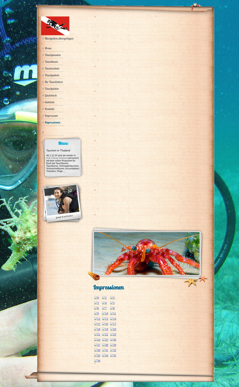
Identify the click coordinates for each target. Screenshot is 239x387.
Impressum (51, 115)
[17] (113, 324)
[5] (112, 303)
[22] (105, 334)
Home (48, 48)
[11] (113, 313)
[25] (105, 339)
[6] (96, 308)
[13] (105, 318)
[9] (96, 313)
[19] (105, 329)
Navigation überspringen (59, 38)
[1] (104, 297)
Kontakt (49, 109)
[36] (97, 360)
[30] (97, 350)
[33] (97, 355)
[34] (105, 355)
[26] (113, 339)
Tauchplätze (52, 88)
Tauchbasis (51, 62)
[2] (112, 297)
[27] (97, 345)
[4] (104, 303)
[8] (112, 308)
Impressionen (52, 122)
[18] (97, 329)
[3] (96, 303)
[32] (113, 350)
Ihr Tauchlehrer (54, 82)
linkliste (50, 102)
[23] (113, 334)
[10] (105, 313)
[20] (113, 329)
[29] (113, 345)
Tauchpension (53, 55)
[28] (105, 345)
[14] (113, 318)
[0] (96, 297)
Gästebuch (51, 95)
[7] (104, 308)
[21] (97, 334)
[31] (105, 350)
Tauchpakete (52, 75)
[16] (105, 324)
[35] (113, 355)
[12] (97, 318)
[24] (97, 339)
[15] (97, 324)
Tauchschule (52, 68)
